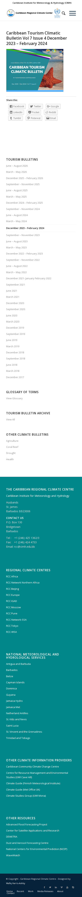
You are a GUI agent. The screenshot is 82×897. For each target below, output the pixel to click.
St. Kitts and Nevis (16, 719)
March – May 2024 (16, 221)
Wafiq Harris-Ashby (15, 883)
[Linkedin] (56, 887)
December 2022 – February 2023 (24, 253)
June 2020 (11, 315)
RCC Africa (12, 576)
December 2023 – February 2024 (25, 228)
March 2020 (12, 321)
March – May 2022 (16, 272)
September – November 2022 (23, 260)
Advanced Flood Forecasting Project (26, 824)
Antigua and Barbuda (18, 664)
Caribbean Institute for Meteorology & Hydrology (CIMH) (42, 2)
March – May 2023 (16, 247)
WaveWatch (13, 855)
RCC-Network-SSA (16, 619)
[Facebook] (44, 887)
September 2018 (15, 358)
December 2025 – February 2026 (24, 178)
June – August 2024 (17, 215)
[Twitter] (50, 887)
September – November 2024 (23, 209)
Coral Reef (12, 447)
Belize (9, 676)
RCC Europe (13, 595)
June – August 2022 (17, 266)
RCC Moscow (13, 607)
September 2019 (15, 334)
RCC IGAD (11, 601)
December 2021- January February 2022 (28, 278)
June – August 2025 (17, 190)
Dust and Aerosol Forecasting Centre (27, 843)
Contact (10, 893)
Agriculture (12, 440)
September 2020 (15, 309)
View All (10, 419)
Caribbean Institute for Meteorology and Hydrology (37, 496)
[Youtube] (67, 887)
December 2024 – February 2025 (24, 202)
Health (10, 459)
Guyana (10, 694)
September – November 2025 (23, 184)
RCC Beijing (12, 589)
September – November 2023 (23, 235)
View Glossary (14, 398)
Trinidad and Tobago (18, 738)
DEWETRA (11, 836)
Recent (20, 891)
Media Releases (45, 891)
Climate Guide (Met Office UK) (23, 789)
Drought (10, 453)
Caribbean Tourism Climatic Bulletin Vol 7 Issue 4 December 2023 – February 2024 (36, 38)
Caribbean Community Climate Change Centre (32, 766)
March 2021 (12, 296)
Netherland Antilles (17, 713)
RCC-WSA (11, 632)
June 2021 (11, 290)
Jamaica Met (13, 707)
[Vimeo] (61, 887)
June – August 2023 (17, 241)
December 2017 (15, 377)
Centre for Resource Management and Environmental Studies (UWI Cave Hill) (37, 775)
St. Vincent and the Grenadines (24, 731)
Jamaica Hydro (14, 701)
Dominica (11, 688)
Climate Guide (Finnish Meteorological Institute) (33, 783)
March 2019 (12, 346)
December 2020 (15, 303)
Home (9, 891)
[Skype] (73, 887)
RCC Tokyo (12, 625)
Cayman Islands (15, 682)
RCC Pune (11, 613)
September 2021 (15, 284)
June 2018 (11, 364)
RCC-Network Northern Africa (22, 582)
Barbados (12, 670)
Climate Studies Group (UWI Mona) (26, 795)
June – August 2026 (17, 165)
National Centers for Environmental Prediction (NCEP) (36, 849)
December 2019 (15, 327)
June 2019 (11, 340)
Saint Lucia (12, 725)
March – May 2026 (16, 172)
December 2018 (15, 352)
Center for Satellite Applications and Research (32, 830)
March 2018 (12, 371)
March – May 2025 (16, 196)
